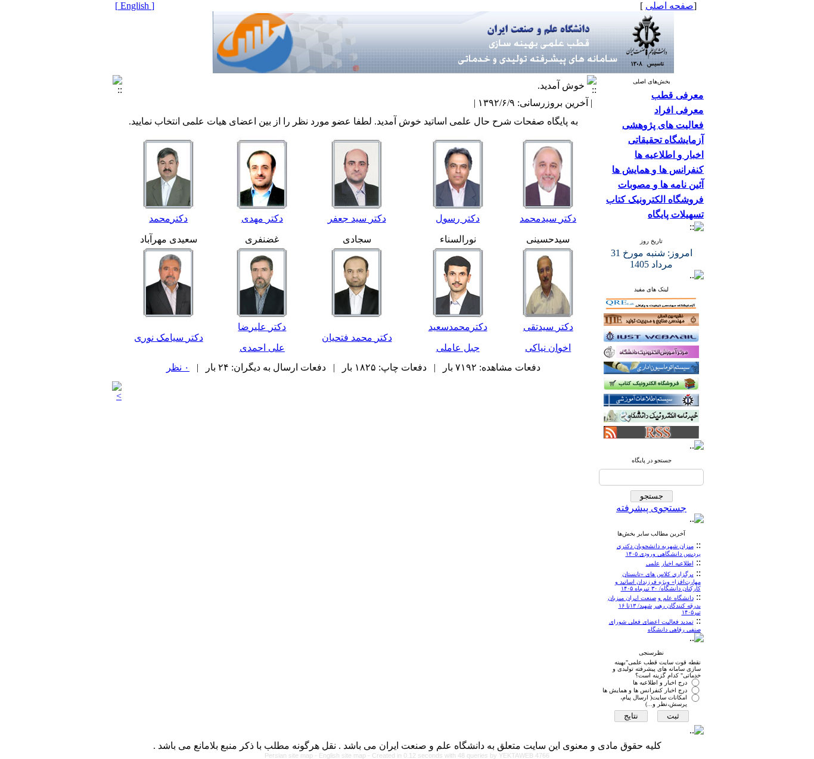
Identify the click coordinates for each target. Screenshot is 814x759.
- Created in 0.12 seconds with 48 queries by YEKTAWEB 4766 (458, 755)
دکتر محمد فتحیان (357, 337)
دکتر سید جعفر (357, 218)
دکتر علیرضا (262, 327)
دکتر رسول (458, 218)
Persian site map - (292, 755)
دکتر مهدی (262, 218)
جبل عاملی (458, 348)
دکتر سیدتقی (548, 327)
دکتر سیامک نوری (168, 337)
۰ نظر (177, 367)
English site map (343, 755)
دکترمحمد (168, 218)
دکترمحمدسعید (457, 327)
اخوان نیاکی (548, 348)
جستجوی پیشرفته (651, 508)
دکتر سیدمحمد (548, 218)
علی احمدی (262, 348)
